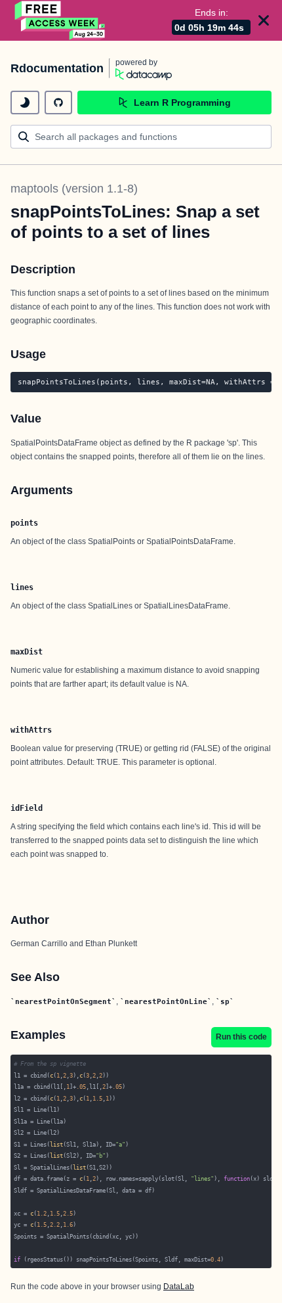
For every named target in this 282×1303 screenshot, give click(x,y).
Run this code (241, 1036)
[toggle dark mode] (24, 102)
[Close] (264, 20)
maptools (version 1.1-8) (74, 188)
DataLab (178, 1286)
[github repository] (58, 102)
